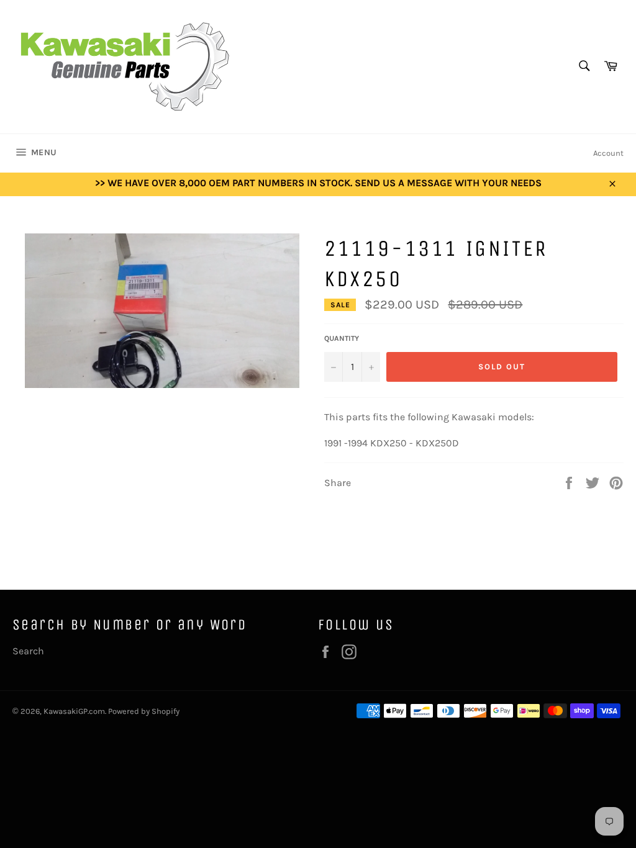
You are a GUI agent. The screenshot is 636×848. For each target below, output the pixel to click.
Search (28, 651)
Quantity (341, 338)
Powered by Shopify (143, 711)
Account (608, 153)
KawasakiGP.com (74, 711)
